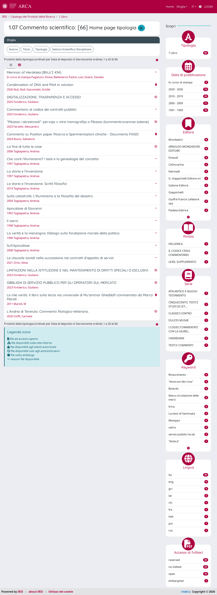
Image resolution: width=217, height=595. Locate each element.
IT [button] (193, 6)
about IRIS (36, 591)
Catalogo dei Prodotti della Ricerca (33, 16)
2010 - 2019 (188, 96)
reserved (188, 560)
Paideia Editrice (188, 210)
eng (188, 482)
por (188, 523)
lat (188, 496)
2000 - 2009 (188, 103)
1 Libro (63, 16)
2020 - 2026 (188, 89)
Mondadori (188, 140)
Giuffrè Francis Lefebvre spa (188, 201)
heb (188, 516)
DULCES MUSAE (188, 320)
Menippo (188, 420)
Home (170, 6)
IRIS (4, 16)
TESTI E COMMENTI (188, 345)
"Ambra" (188, 441)
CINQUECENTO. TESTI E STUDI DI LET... (188, 304)
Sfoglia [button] (180, 6)
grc (188, 489)
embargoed (188, 581)
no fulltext (188, 567)
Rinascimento (188, 375)
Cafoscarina (188, 164)
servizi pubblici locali (188, 434)
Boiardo (188, 388)
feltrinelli (188, 171)
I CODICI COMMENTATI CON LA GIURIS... (188, 329)
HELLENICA (188, 244)
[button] (188, 217)
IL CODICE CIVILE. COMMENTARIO (188, 253)
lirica (188, 406)
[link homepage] (18, 6)
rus (188, 530)
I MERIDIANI (188, 338)
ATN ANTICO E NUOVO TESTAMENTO (188, 293)
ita (188, 475)
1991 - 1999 (188, 110)
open (188, 574)
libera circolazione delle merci (188, 397)
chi (188, 503)
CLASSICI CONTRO (188, 313)
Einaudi (188, 157)
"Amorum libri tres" (188, 382)
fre (188, 509)
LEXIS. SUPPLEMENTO (188, 262)
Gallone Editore (188, 185)
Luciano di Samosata (188, 413)
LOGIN (208, 6)
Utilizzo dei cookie (60, 591)
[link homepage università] (40, 6)
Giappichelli (188, 192)
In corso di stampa (188, 82)
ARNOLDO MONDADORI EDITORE (188, 149)
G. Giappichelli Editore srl (188, 178)
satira (188, 427)
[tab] (11, 64)
